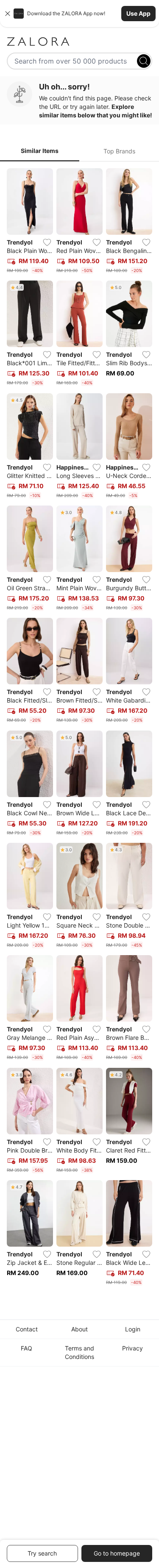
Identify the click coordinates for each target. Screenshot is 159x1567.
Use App (138, 13)
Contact (27, 1329)
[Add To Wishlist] (47, 242)
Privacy (132, 1348)
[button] (79, 13)
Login (132, 1329)
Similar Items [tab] (40, 150)
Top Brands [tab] (119, 151)
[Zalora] (79, 41)
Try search (42, 1553)
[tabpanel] (79, 728)
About (79, 1329)
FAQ (26, 1348)
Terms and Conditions (79, 1352)
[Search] (144, 61)
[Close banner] (7, 13)
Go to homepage (117, 1553)
